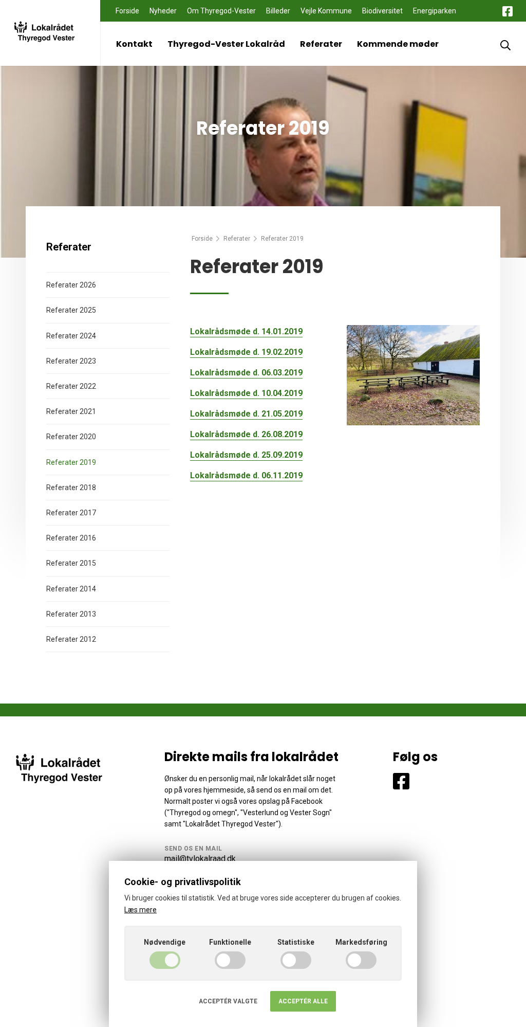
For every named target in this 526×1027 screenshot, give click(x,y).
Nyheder (163, 11)
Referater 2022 (71, 386)
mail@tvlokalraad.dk (200, 858)
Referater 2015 (71, 563)
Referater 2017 (71, 513)
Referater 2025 (71, 310)
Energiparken (434, 11)
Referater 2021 (71, 411)
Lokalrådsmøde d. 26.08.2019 (246, 434)
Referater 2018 (71, 487)
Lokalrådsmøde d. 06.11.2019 (246, 475)
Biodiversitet (382, 11)
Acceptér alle (303, 1001)
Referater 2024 (71, 336)
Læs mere (140, 910)
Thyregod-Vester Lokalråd (226, 44)
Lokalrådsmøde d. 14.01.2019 (246, 331)
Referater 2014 (71, 589)
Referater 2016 (71, 538)
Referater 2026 (71, 285)
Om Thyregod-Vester (221, 11)
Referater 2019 (71, 462)
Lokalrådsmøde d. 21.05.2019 (246, 414)
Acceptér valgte (228, 1001)
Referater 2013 (71, 614)
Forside (127, 11)
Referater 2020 (71, 437)
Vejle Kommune (326, 11)
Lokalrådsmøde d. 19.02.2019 (246, 352)
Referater (321, 44)
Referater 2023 (71, 361)
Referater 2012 (71, 639)
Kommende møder (398, 44)
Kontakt (134, 44)
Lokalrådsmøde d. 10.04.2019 (246, 393)
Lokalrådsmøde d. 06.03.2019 (246, 372)
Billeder (278, 11)
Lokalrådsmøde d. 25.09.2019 (246, 455)
